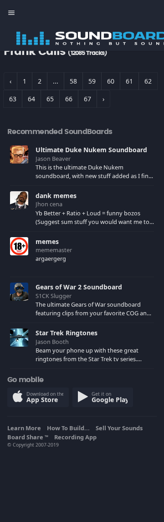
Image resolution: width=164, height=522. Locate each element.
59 (92, 81)
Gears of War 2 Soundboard (79, 287)
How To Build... (69, 428)
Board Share (27, 437)
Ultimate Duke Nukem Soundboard (91, 149)
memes (47, 241)
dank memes (56, 195)
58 (73, 81)
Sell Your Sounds (120, 428)
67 (87, 98)
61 (129, 81)
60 (110, 81)
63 (12, 98)
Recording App (76, 437)
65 (50, 98)
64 (31, 98)
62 (148, 81)
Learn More (25, 428)
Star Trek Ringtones (66, 332)
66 (68, 98)
